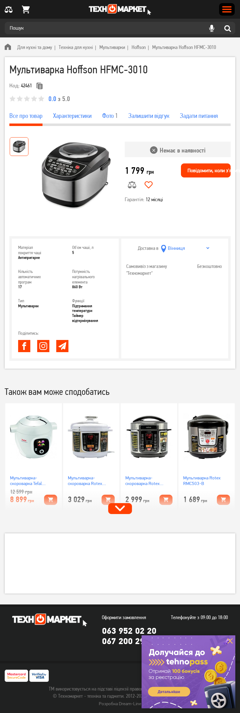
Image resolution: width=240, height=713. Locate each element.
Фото (110, 115)
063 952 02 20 (129, 630)
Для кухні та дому (34, 47)
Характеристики (72, 115)
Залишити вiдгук (148, 115)
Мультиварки (112, 47)
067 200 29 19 (129, 641)
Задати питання (199, 115)
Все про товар (25, 115)
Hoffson (139, 47)
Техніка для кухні (76, 47)
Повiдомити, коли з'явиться (209, 170)
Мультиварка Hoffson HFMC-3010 (184, 47)
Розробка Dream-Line (120, 703)
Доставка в (148, 248)
